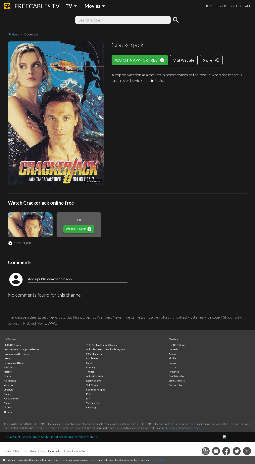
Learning (91, 407)
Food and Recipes (95, 389)
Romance (174, 371)
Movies (173, 339)
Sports (89, 362)
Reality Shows (93, 380)
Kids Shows (10, 380)
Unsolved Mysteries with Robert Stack (201, 317)
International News (14, 362)
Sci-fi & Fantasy (177, 380)
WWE (52, 323)
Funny (7, 393)
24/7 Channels (94, 353)
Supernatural (160, 317)
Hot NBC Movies (177, 344)
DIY (88, 398)
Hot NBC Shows (12, 344)
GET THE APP (241, 6)
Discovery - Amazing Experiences (21, 349)
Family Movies (176, 376)
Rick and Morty (34, 323)
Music (7, 402)
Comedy (90, 367)
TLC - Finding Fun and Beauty (101, 344)
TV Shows (10, 339)
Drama (172, 362)
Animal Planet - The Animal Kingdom (105, 349)
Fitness (8, 407)
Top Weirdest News (106, 317)
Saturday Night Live (74, 317)
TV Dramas (10, 367)
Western (9, 385)
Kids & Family (11, 398)
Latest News (47, 317)
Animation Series (95, 376)
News (7, 358)
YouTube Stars (93, 402)
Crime (7, 376)
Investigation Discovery (16, 353)
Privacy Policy (157, 459)
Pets (88, 393)
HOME (209, 6)
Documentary (176, 385)
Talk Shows (92, 385)
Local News (92, 358)
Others (8, 411)
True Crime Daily (136, 317)
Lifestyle (8, 389)
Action (172, 353)
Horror (8, 371)
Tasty (237, 317)
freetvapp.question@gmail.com (179, 428)
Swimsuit (15, 323)
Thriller (90, 371)
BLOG (223, 6)
